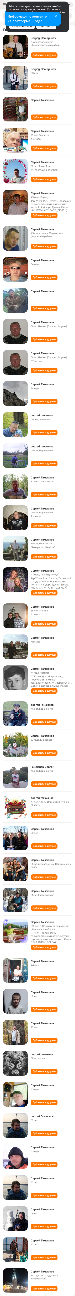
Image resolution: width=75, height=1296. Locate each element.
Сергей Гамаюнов (42, 100)
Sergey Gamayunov (43, 38)
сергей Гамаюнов (42, 705)
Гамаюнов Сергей (42, 767)
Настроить (46, 26)
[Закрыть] (56, 16)
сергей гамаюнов (42, 415)
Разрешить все (22, 26)
